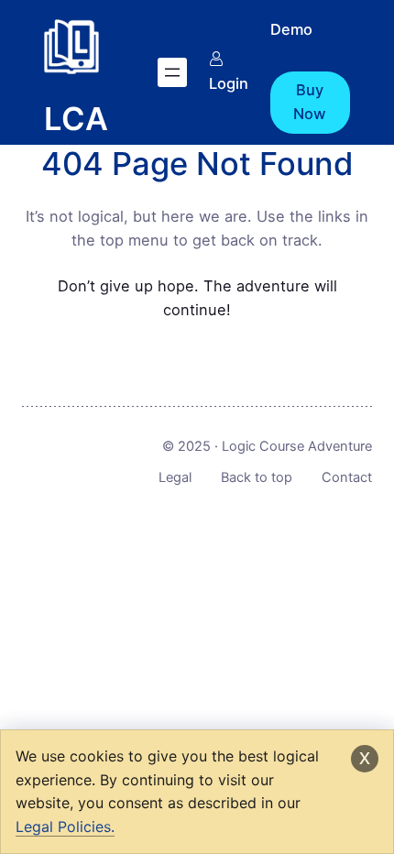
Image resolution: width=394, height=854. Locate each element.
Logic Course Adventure (297, 446)
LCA (76, 118)
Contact (347, 477)
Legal (175, 477)
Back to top (256, 477)
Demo (291, 29)
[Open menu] (172, 72)
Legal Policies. (65, 826)
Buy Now (309, 102)
